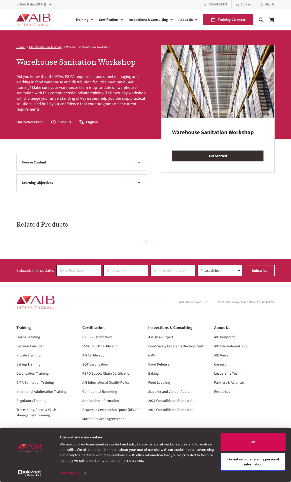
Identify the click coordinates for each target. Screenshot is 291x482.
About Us (185, 19)
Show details (70, 473)
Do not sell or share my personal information (253, 461)
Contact (246, 4)
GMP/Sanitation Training (45, 47)
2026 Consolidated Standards (170, 409)
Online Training (28, 337)
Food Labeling (159, 382)
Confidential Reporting (99, 391)
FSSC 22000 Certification (101, 346)
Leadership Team (227, 373)
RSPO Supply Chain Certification (106, 373)
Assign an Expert (160, 337)
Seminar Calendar (30, 346)
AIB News (221, 355)
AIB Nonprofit (224, 337)
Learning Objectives (37, 182)
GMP (151, 355)
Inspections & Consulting (148, 19)
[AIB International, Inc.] (33, 20)
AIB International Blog (230, 346)
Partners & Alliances (229, 382)
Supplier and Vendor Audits (169, 391)
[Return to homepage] (35, 302)
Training (81, 19)
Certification (108, 19)
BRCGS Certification (97, 337)
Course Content (34, 162)
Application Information (100, 400)
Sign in (270, 4)
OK (253, 442)
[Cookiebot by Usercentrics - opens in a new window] (29, 473)
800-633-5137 (218, 4)
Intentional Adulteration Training (41, 391)
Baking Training (28, 364)
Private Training (28, 355)
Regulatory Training (31, 400)
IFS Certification (94, 355)
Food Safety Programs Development (175, 346)
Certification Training (32, 373)
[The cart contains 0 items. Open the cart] (272, 19)
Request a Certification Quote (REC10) (111, 409)
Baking (153, 373)
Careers (220, 364)
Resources (222, 391)
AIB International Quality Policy (105, 382)
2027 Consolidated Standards (170, 400)
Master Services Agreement (103, 418)
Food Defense (158, 364)
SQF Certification (95, 364)
